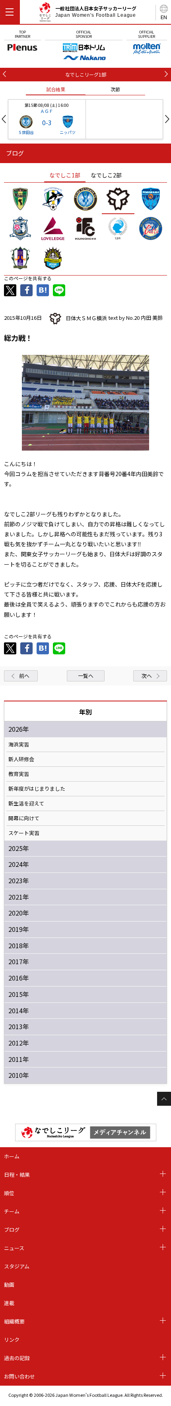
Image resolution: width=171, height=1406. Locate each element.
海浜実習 (18, 744)
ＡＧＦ (46, 111)
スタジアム (16, 1266)
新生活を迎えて (26, 803)
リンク (11, 1339)
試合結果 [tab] (55, 89)
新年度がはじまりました (36, 789)
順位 (9, 1193)
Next (167, 119)
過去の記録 (17, 1358)
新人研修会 (21, 759)
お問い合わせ (19, 1376)
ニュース (14, 1248)
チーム (11, 1211)
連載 (9, 1303)
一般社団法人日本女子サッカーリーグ (95, 11)
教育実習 (18, 774)
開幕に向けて (23, 818)
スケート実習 (23, 833)
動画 (9, 1284)
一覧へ (85, 675)
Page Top (164, 1099)
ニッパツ (68, 132)
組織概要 (14, 1321)
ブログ (11, 1229)
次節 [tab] (115, 89)
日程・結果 (17, 1174)
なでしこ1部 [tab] (64, 175)
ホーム (11, 1156)
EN (164, 17)
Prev (4, 119)
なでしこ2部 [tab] (106, 175)
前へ (24, 675)
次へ (147, 675)
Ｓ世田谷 (26, 132)
